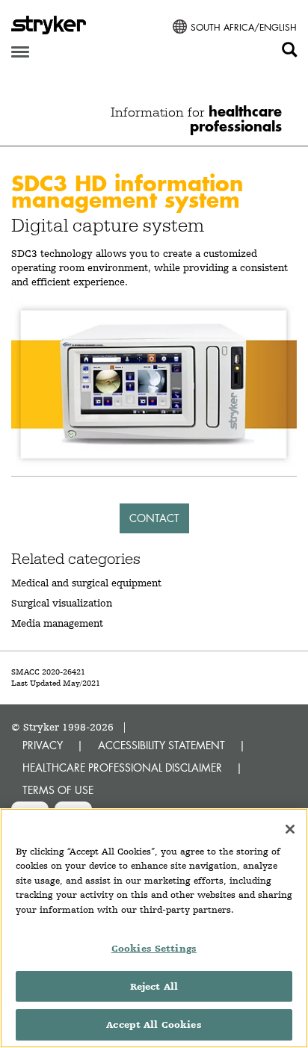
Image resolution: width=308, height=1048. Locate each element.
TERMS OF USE (57, 790)
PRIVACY (42, 745)
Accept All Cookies (153, 1024)
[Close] (290, 829)
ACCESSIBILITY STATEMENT (161, 745)
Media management (57, 623)
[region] (154, 928)
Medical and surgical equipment (86, 583)
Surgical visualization (61, 603)
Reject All (154, 986)
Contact (154, 518)
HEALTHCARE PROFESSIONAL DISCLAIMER (122, 767)
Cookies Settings (154, 948)
